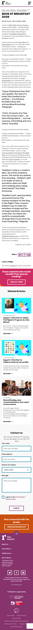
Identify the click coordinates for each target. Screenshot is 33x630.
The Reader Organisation (17, 34)
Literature (13, 11)
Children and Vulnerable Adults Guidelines (16, 621)
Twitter (20, 255)
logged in (14, 266)
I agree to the (16, 498)
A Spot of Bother (14, 159)
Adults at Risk (16, 618)
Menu (29, 3)
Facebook (24, 255)
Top (16, 534)
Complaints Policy (24, 624)
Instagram (23, 572)
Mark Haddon (6, 44)
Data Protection (21, 615)
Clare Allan (22, 42)
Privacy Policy (11, 615)
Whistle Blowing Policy (16, 626)
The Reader (6, 3)
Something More (11, 10)
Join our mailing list (16, 527)
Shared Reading (21, 11)
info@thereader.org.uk (9, 236)
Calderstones (6, 11)
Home (3, 10)
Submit (16, 508)
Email (29, 255)
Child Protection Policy (10, 624)
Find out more (16, 282)
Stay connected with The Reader (16, 520)
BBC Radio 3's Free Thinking (18, 25)
